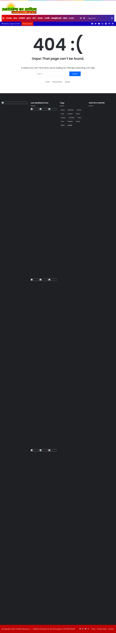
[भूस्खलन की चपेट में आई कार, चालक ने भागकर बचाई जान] (52, 363)
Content (70, 114)
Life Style (72, 117)
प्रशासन (40, 18)
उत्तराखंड (9, 18)
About (63, 110)
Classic (79, 110)
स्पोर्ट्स (65, 18)
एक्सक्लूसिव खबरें (56, 18)
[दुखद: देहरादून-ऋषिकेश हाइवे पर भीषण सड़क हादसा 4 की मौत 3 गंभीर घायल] (43, 451)
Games (63, 117)
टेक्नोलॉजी (22, 18)
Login (71, 18)
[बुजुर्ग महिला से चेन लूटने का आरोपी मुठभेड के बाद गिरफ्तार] (35, 281)
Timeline (70, 121)
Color (62, 114)
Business (71, 110)
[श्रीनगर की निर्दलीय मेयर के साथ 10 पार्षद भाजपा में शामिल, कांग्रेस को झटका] (43, 281)
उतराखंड (70, 125)
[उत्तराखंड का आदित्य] (19, 7)
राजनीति (47, 18)
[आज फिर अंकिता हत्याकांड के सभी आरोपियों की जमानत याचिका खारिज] (35, 451)
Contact (67, 82)
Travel (78, 121)
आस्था (15, 18)
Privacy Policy (57, 82)
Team (79, 117)
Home (48, 82)
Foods (78, 114)
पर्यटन (34, 18)
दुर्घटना (29, 18)
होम (3, 18)
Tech (62, 121)
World (62, 125)
